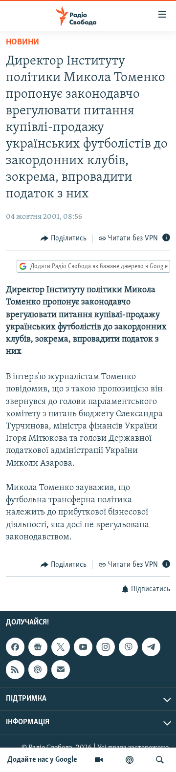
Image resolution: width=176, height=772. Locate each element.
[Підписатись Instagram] (105, 647)
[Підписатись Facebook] (15, 647)
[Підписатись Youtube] (83, 647)
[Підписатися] (60, 670)
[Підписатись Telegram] (151, 647)
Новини (22, 42)
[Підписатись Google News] (37, 647)
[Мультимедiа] (98, 760)
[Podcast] (37, 670)
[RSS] (15, 670)
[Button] (64, 238)
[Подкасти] (129, 760)
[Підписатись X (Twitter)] (60, 647)
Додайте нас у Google (42, 760)
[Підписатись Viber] (128, 647)
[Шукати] (160, 760)
